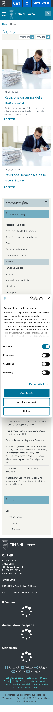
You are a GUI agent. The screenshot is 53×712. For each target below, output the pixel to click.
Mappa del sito (41, 684)
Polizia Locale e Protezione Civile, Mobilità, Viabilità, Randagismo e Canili (26, 423)
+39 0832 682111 (14, 566)
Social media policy (38, 681)
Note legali (31, 677)
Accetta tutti (26, 393)
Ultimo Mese (12, 523)
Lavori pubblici (13, 292)
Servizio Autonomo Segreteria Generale (25, 440)
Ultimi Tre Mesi (13, 529)
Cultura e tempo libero (16, 255)
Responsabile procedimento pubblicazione (25, 694)
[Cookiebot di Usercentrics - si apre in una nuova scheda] (32, 298)
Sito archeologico (21, 687)
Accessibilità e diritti (15, 224)
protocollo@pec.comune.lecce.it (22, 592)
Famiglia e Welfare (14, 267)
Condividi (25, 37)
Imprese (9, 274)
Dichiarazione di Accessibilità (16, 684)
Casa (8, 243)
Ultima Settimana (14, 517)
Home (5, 24)
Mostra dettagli (36, 384)
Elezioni (9, 261)
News (13, 24)
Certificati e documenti (17, 249)
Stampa (41, 37)
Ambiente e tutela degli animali (21, 231)
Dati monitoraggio (14, 677)
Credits (36, 687)
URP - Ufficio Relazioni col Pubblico (19, 586)
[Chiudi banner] (49, 298)
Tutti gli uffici (8, 579)
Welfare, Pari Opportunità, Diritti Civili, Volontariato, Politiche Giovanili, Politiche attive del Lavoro (25, 481)
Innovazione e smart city (17, 280)
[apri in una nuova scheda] (4, 3)
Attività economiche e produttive (21, 237)
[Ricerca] (48, 13)
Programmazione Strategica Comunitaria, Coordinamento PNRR (25, 432)
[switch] (46, 355)
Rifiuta (26, 411)
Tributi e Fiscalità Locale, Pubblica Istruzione (22, 470)
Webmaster (7, 698)
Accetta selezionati (26, 402)
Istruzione (10, 286)
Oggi (8, 510)
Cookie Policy (19, 681)
